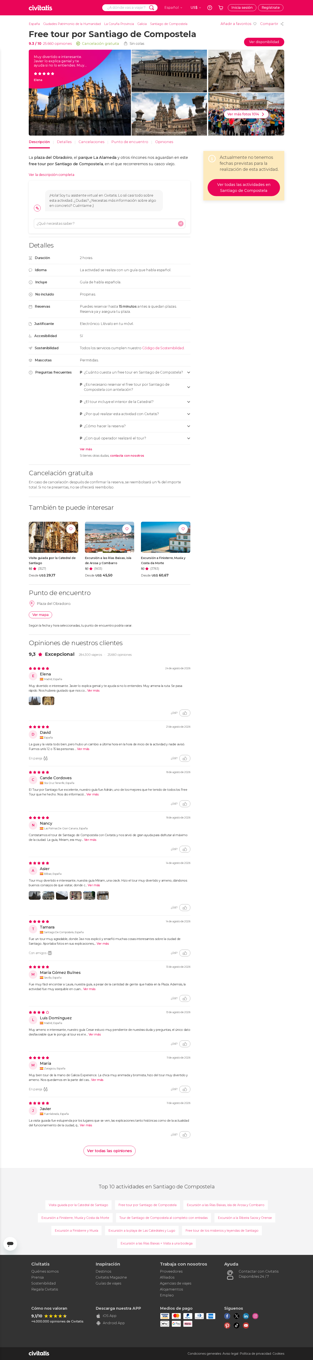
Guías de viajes (108, 1283)
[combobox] (130, 7)
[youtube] (246, 1325)
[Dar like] (184, 713)
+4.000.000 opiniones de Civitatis (57, 1321)
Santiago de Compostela (168, 24)
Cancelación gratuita (100, 44)
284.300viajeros (90, 655)
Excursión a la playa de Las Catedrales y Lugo (141, 1231)
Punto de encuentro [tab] (129, 142)
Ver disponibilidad (264, 42)
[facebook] (227, 1316)
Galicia (142, 24)
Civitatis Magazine (111, 1277)
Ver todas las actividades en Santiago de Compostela (244, 187)
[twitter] (237, 1316)
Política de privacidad (255, 1354)
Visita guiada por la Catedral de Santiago (78, 1205)
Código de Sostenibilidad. (163, 348)
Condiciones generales (204, 1354)
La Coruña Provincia (119, 24)
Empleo (167, 1295)
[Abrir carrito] (220, 7)
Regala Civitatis (44, 1289)
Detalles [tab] (64, 142)
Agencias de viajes (175, 1283)
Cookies (278, 1354)
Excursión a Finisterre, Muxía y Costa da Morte (75, 1218)
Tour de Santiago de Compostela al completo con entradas (163, 1218)
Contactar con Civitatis (259, 1271)
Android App (114, 1323)
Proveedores (171, 1271)
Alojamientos (171, 1289)
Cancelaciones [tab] (91, 142)
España (34, 24)
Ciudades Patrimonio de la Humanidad (72, 24)
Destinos (103, 1271)
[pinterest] (227, 1325)
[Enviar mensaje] (181, 223)
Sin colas (137, 44)
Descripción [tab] (39, 142)
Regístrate (271, 8)
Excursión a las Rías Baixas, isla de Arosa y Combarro (225, 1205)
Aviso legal (230, 1354)
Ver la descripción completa (51, 175)
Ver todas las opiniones (109, 1151)
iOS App (109, 1316)
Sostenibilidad (43, 1283)
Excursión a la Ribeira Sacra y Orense (245, 1218)
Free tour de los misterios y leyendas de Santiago (221, 1231)
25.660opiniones (120, 655)
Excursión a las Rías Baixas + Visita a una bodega (156, 1243)
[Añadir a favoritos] (71, 529)
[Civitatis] (40, 7)
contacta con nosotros (127, 456)
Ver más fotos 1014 (243, 114)
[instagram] (255, 1316)
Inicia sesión (242, 8)
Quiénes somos (45, 1271)
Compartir (269, 24)
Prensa (37, 1277)
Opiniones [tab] (164, 142)
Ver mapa (40, 615)
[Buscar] (151, 7)
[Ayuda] (210, 8)
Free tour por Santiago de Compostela (147, 1205)
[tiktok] (237, 1325)
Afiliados (167, 1277)
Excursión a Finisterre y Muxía (76, 1231)
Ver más (86, 449)
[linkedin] (246, 1316)
